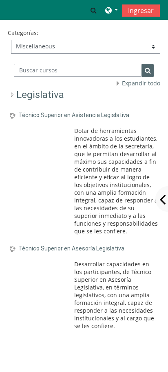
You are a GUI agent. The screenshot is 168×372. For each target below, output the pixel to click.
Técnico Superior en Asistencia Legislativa (73, 115)
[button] (93, 10)
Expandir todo (141, 83)
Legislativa (40, 94)
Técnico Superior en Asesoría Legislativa (71, 248)
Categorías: (23, 33)
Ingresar (141, 10)
